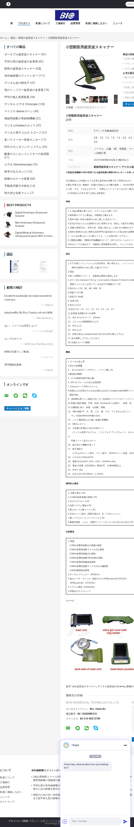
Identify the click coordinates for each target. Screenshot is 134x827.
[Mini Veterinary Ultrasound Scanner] (8, 224)
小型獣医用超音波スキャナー (90, 107)
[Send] (125, 821)
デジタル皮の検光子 (16, 82)
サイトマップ (7, 801)
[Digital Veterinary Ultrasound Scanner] (8, 214)
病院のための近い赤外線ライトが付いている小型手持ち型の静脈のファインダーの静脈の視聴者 (56, 797)
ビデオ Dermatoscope (18, 164)
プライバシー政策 (18, 821)
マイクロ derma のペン (18, 111)
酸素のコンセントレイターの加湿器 (26, 154)
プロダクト (24, 23)
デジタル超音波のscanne (111, 686)
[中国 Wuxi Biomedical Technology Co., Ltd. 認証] (14, 266)
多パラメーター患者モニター (22, 139)
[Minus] (125, 745)
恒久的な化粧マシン (16, 193)
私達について (43, 23)
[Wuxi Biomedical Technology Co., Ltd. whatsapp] (18, 395)
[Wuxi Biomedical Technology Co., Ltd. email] (8, 395)
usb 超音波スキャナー (84, 686)
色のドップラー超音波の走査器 (23, 90)
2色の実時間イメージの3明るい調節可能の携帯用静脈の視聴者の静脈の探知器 (56, 778)
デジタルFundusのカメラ (19, 125)
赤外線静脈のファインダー (21, 75)
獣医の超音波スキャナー (31, 37)
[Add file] (64, 821)
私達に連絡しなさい (96, 23)
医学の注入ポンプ (15, 171)
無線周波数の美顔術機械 (19, 118)
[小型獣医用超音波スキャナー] (90, 73)
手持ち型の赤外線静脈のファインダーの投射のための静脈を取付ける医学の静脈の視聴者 (56, 787)
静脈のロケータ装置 (16, 178)
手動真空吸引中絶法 (16, 185)
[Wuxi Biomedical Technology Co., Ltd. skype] (36, 395)
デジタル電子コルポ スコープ (22, 132)
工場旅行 (60, 23)
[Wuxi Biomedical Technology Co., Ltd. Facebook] (8, 4)
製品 (13, 37)
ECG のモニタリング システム (23, 146)
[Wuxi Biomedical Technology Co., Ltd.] (67, 15)
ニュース (117, 23)
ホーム (3, 37)
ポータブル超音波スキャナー (22, 54)
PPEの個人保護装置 (16, 97)
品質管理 (75, 23)
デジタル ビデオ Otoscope (21, 104)
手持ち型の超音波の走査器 (21, 61)
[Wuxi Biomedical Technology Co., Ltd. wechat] (27, 395)
